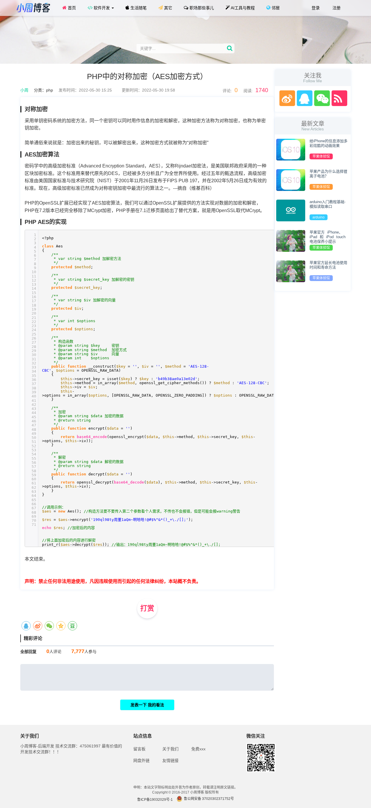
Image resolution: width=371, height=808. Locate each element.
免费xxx (198, 749)
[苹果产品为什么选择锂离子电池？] (290, 179)
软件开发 (101, 8)
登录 (315, 8)
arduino (318, 217)
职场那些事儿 (201, 8)
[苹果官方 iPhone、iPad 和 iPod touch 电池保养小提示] (290, 240)
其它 (167, 8)
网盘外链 (141, 760)
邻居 (275, 8)
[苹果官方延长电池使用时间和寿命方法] (290, 271)
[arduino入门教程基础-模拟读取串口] (290, 210)
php (49, 90)
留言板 (139, 749)
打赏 (147, 608)
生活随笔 (138, 8)
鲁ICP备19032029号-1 (155, 800)
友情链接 (170, 760)
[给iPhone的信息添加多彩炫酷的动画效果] (290, 149)
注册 (336, 8)
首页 (71, 8)
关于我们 (170, 749)
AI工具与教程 (242, 8)
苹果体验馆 (321, 156)
